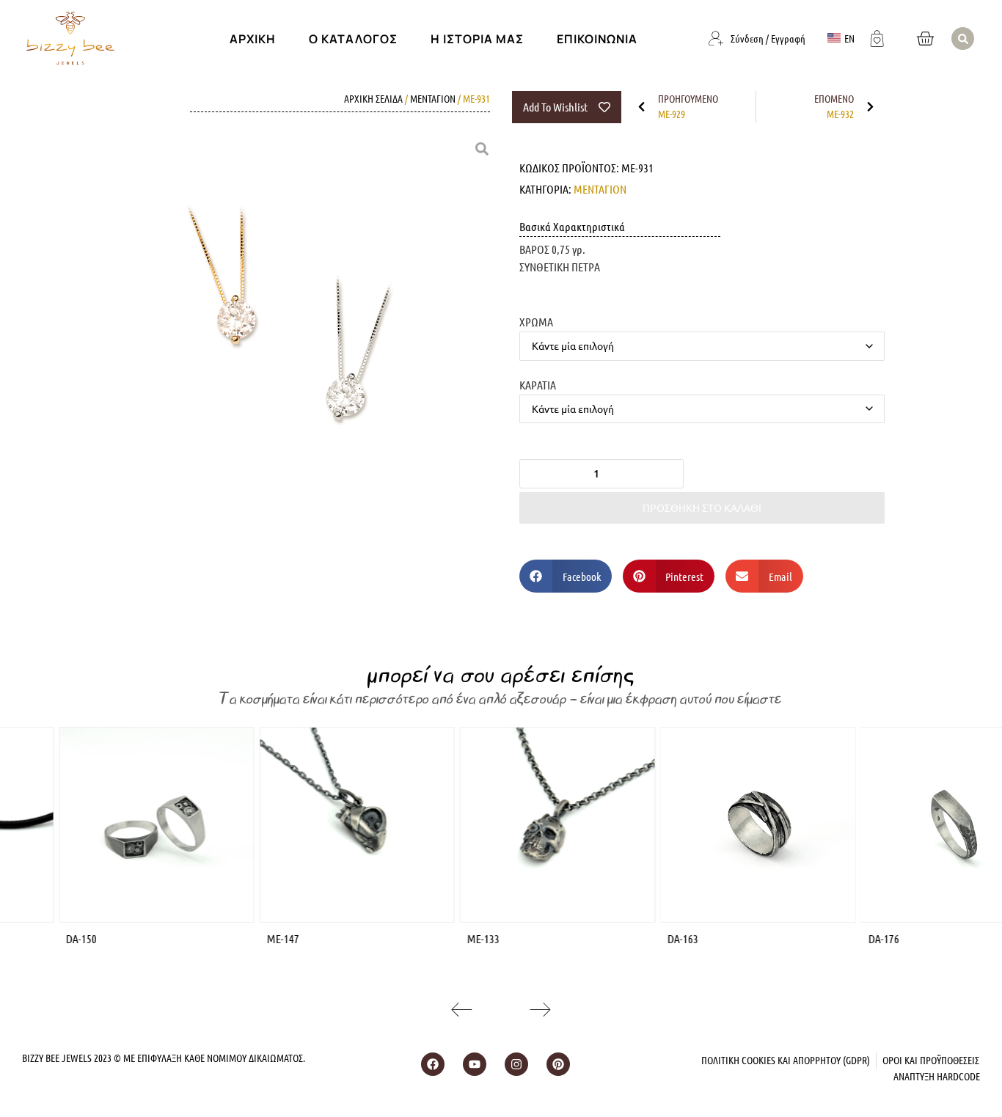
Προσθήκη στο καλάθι (702, 507)
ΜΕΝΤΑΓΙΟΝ (433, 98)
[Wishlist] (877, 36)
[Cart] (925, 38)
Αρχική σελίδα (373, 98)
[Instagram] (516, 1064)
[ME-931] (296, 334)
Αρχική (253, 39)
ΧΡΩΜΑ (536, 321)
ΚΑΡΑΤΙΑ (537, 384)
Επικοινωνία (597, 39)
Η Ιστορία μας (477, 39)
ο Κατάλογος (353, 39)
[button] (963, 38)
